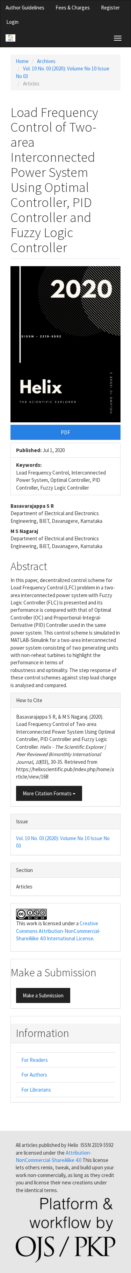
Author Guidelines (25, 7)
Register (110, 7)
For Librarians (36, 1089)
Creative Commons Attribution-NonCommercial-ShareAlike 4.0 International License (58, 931)
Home (22, 61)
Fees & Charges (73, 7)
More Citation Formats (48, 793)
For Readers (34, 1060)
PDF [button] (65, 432)
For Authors (34, 1074)
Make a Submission (43, 995)
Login (12, 22)
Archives (46, 61)
